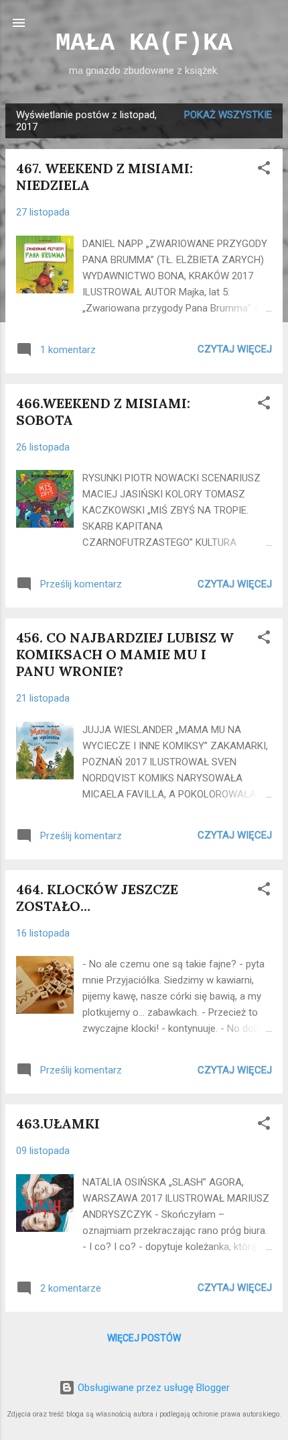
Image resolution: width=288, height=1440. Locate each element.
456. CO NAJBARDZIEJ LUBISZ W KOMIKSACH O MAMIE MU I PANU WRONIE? (125, 654)
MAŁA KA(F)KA (144, 43)
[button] (264, 170)
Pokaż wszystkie (228, 115)
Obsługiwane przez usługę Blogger (152, 1388)
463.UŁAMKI (58, 1123)
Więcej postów (144, 1338)
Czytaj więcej (235, 349)
